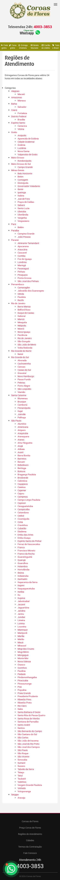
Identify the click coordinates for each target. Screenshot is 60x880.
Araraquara (23, 436)
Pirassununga (25, 683)
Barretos (22, 458)
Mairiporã (22, 632)
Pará (13, 224)
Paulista (22, 297)
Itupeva (21, 598)
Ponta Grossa (24, 277)
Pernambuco (17, 284)
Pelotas (21, 382)
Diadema (22, 531)
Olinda (21, 293)
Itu (19, 594)
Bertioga (22, 468)
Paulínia (22, 670)
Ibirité (20, 189)
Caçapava (23, 483)
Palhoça (22, 417)
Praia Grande (24, 693)
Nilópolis (22, 325)
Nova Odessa (24, 661)
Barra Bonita (24, 455)
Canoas (21, 366)
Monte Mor (23, 658)
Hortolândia (23, 569)
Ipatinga (22, 192)
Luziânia (22, 148)
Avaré (20, 452)
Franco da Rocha (26, 553)
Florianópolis (24, 407)
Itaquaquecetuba (26, 588)
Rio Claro (22, 705)
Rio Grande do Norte (21, 350)
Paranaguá (23, 268)
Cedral (21, 515)
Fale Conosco (30, 852)
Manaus (22, 100)
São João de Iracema (28, 740)
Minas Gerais (17, 170)
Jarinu (21, 613)
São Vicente (23, 756)
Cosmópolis (23, 518)
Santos (21, 727)
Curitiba (21, 255)
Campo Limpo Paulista (29, 499)
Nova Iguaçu (24, 331)
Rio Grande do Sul (20, 357)
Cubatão (22, 528)
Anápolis (22, 135)
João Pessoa (24, 236)
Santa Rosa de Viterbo (29, 718)
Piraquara (23, 274)
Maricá (21, 319)
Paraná (15, 239)
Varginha (22, 217)
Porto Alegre (24, 385)
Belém (21, 227)
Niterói (21, 328)
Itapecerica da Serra (27, 582)
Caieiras (22, 487)
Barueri (21, 461)
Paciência (22, 335)
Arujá (20, 445)
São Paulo (16, 420)
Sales (20, 708)
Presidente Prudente (28, 696)
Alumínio (22, 423)
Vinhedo (22, 788)
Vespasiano (23, 220)
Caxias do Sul (24, 369)
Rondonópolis (24, 160)
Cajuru (21, 493)
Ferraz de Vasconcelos (29, 544)
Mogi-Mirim (23, 651)
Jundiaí (21, 617)
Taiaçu (21, 772)
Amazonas (16, 97)
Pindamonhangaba (27, 677)
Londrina (22, 262)
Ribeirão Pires (24, 699)
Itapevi (21, 585)
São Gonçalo (24, 341)
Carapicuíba (24, 509)
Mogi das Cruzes (26, 648)
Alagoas (15, 91)
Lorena (21, 623)
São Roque (23, 753)
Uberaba (22, 211)
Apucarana (23, 246)
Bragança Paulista (27, 474)
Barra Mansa (24, 306)
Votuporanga (24, 791)
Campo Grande (25, 167)
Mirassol (22, 645)
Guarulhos (23, 563)
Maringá (22, 265)
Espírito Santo (18, 122)
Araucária (22, 249)
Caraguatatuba (25, 506)
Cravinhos (23, 525)
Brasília (21, 119)
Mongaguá (23, 655)
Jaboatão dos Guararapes (31, 290)
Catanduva (23, 512)
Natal (20, 354)
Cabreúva (22, 480)
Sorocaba (22, 759)
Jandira (21, 610)
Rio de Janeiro (18, 303)
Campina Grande (26, 233)
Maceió (21, 94)
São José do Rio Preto (28, 743)
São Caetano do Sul (27, 734)
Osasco (21, 664)
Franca (21, 547)
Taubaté (22, 778)
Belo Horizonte (25, 173)
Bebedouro (23, 464)
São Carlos (23, 737)
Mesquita (22, 322)
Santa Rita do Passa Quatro (31, 715)
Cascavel (22, 252)
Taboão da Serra (26, 769)
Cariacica (22, 125)
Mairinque (23, 629)
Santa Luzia (23, 208)
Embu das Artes (25, 534)
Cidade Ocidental (26, 141)
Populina (22, 689)
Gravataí (22, 373)
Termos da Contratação (30, 846)
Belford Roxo (24, 309)
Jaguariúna (23, 607)
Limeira (21, 620)
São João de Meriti (27, 344)
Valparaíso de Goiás (27, 154)
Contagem (23, 179)
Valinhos (22, 781)
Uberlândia (23, 214)
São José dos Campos (29, 746)
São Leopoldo (24, 388)
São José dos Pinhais (28, 281)
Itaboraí (21, 316)
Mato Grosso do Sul (21, 163)
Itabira (21, 195)
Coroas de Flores (30, 821)
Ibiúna (21, 572)
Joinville (22, 414)
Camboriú (22, 404)
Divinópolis (23, 182)
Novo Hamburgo (26, 376)
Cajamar (22, 490)
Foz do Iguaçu (25, 258)
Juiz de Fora (24, 198)
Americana (23, 426)
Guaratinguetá (25, 556)
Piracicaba (23, 680)
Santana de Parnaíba (28, 721)
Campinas (23, 496)
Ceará (14, 110)
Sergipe (15, 794)
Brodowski (23, 477)
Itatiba (21, 591)
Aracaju (21, 797)
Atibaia (21, 449)
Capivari (22, 502)
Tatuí (20, 775)
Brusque (22, 401)
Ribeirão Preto (25, 702)
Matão (21, 639)
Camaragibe (24, 287)
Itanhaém (22, 579)
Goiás (14, 132)
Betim (20, 176)
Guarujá (22, 560)
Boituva (21, 471)
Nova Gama (23, 151)
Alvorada (22, 360)
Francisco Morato (26, 550)
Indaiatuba (23, 575)
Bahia (14, 103)
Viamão (21, 392)
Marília (21, 636)
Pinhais (21, 271)
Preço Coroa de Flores (30, 827)
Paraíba (15, 230)
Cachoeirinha (24, 363)
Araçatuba (23, 433)
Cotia (20, 522)
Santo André (24, 724)
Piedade (22, 674)
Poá (20, 686)
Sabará (21, 205)
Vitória (21, 129)
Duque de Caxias (26, 312)
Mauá (20, 642)
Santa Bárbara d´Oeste (29, 712)
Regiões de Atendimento (30, 833)
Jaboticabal (23, 601)
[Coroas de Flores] (30, 10)
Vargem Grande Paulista (30, 785)
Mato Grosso (17, 157)
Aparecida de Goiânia (28, 138)
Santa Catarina (18, 395)
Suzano (21, 766)
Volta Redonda (25, 347)
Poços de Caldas (26, 201)
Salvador (22, 106)
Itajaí (20, 411)
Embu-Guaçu (24, 537)
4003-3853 (43, 27)
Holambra (23, 566)
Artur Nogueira (25, 442)
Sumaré (21, 762)
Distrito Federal (18, 116)
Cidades (30, 840)
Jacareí (21, 604)
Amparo (22, 430)
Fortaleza (22, 113)
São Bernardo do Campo (30, 731)
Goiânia (21, 144)
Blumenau (23, 398)
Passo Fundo (24, 379)
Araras (21, 439)
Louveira (22, 626)
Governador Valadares (29, 186)
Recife (21, 300)
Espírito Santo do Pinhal (29, 541)
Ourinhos (22, 667)
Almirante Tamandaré (28, 243)
